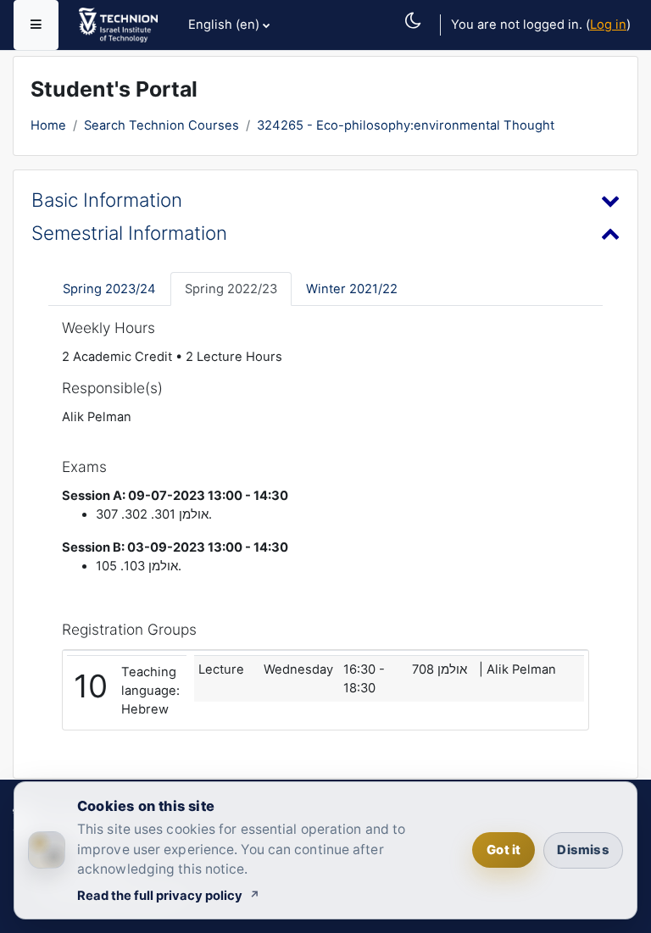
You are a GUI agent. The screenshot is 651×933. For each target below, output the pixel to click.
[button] (418, 39)
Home (48, 125)
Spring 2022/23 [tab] (231, 289)
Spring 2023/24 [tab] (109, 289)
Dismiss (583, 850)
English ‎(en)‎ (223, 24)
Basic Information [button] (106, 199)
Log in (608, 24)
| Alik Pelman (517, 669)
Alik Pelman (96, 417)
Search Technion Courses (161, 125)
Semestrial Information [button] (129, 232)
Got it (503, 850)
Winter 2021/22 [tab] (352, 289)
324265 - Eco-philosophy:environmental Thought (405, 125)
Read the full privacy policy (159, 895)
